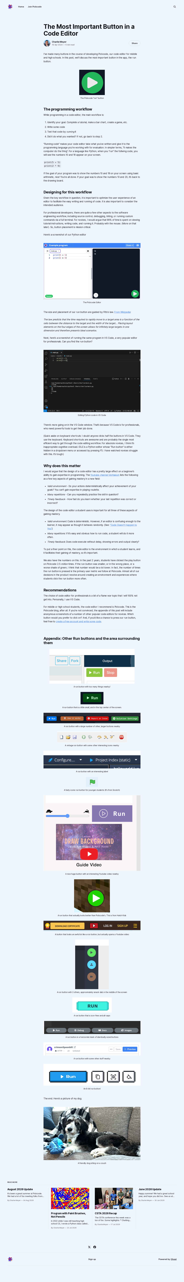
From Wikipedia (122, 312)
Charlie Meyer (59, 41)
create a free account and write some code (78, 621)
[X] (89, 1247)
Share (135, 43)
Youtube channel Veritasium (104, 475)
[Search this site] (175, 7)
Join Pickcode (34, 6)
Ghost (174, 1259)
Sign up (92, 1259)
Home (21, 6)
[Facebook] (94, 1247)
